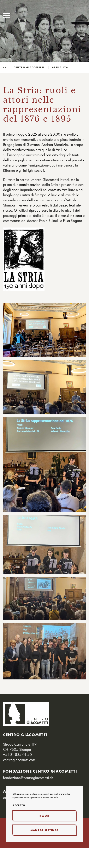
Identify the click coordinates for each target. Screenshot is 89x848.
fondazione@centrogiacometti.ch (28, 777)
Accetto (18, 805)
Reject (44, 816)
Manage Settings (44, 830)
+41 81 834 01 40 (17, 754)
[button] (6, 15)
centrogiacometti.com (19, 759)
